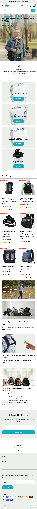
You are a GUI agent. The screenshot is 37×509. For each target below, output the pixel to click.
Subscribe (18, 432)
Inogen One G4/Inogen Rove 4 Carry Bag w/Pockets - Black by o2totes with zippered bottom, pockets (9, 234)
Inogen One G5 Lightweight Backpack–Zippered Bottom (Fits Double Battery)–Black (27, 199)
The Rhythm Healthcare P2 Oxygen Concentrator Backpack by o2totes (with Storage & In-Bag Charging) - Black (27, 235)
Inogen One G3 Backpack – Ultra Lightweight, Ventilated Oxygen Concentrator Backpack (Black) (9, 268)
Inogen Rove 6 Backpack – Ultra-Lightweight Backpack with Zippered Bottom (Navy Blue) (27, 268)
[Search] (33, 10)
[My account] (30, 6)
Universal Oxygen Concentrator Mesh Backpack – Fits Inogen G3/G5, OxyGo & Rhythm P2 (9, 200)
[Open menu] (2, 5)
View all (33, 176)
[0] (34, 6)
